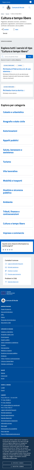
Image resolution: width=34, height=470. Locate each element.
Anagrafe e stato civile (7, 335)
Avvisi (2, 378)
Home (2, 14)
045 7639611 (7, 400)
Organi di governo (6, 309)
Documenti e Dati (6, 323)
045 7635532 (7, 403)
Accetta (18, 466)
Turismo (3, 345)
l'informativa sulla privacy (10, 458)
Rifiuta (18, 463)
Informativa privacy (6, 423)
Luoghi (3, 388)
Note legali (4, 426)
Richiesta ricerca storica (13, 90)
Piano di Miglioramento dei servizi (10, 434)
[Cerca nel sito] (30, 8)
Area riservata (5, 431)
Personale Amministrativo (8, 320)
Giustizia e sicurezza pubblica (9, 353)
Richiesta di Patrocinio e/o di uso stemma (17, 70)
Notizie (3, 373)
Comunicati (4, 376)
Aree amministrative (7, 312)
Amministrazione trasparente (9, 421)
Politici (3, 317)
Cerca (29, 57)
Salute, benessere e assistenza (9, 343)
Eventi (3, 390)
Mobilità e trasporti (6, 351)
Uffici (2, 315)
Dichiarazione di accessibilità (9, 429)
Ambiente (3, 356)
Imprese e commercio (7, 364)
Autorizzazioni (5, 337)
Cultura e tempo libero (7, 361)
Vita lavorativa (5, 348)
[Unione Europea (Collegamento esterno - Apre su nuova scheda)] (17, 293)
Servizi (7, 14)
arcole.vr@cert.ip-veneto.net (12, 405)
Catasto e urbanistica (7, 332)
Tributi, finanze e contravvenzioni (10, 359)
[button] (6, 2)
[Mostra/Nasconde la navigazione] (3, 7)
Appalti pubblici (5, 340)
